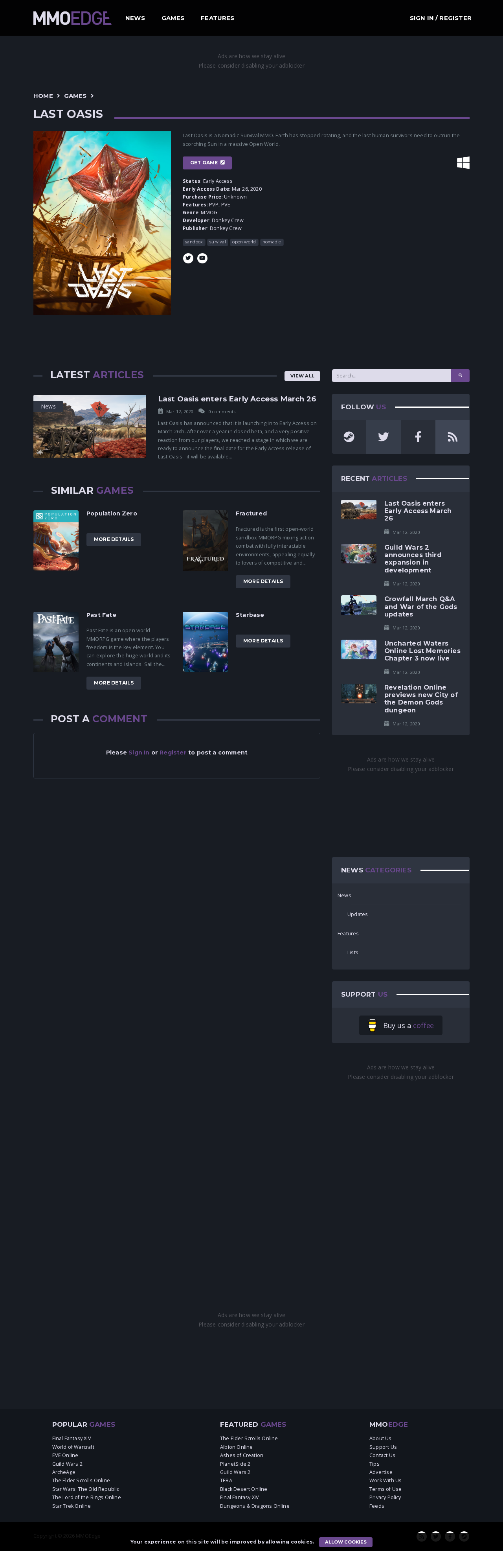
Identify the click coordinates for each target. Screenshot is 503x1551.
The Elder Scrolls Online (81, 1480)
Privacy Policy (385, 1497)
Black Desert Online (244, 1489)
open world (244, 242)
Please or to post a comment (177, 752)
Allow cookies (346, 1542)
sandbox (194, 242)
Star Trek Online (71, 1506)
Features (218, 18)
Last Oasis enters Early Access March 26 (237, 398)
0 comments (222, 411)
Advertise (381, 1472)
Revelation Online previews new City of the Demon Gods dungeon (421, 698)
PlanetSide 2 (235, 1464)
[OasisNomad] (188, 258)
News (135, 18)
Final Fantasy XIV (71, 1438)
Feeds (376, 1506)
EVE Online (65, 1455)
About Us (380, 1438)
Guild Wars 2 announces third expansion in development (413, 558)
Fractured (251, 513)
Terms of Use (385, 1489)
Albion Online (236, 1447)
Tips (374, 1464)
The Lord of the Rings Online (86, 1497)
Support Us (383, 1447)
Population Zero (111, 513)
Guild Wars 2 (67, 1464)
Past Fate (101, 614)
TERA (226, 1480)
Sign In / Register (441, 18)
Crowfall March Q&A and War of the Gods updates (420, 606)
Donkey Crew (228, 220)
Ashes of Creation (241, 1455)
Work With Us (385, 1480)
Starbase (250, 614)
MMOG (209, 212)
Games (173, 18)
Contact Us (382, 1455)
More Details (114, 539)
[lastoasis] (202, 258)
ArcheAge (64, 1472)
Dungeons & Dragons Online (255, 1506)
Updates (357, 914)
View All (302, 376)
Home (43, 95)
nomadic (272, 242)
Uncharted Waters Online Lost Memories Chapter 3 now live (422, 650)
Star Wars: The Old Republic (85, 1489)
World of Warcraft (73, 1447)
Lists (352, 952)
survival (217, 242)
